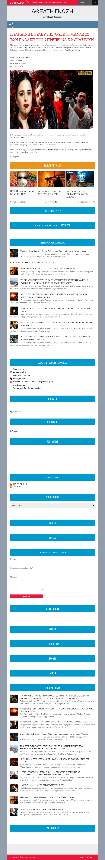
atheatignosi (14, 156)
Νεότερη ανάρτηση (18, 202)
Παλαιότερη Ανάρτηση (85, 202)
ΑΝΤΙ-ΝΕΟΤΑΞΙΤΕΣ (21, 375)
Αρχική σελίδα (51, 202)
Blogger (90, 857)
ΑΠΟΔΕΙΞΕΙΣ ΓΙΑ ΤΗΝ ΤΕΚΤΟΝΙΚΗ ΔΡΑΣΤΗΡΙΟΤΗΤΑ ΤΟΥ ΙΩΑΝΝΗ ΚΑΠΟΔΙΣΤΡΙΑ (56, 722)
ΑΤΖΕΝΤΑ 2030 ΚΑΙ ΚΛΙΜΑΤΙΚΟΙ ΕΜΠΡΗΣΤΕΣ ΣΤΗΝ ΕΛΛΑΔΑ (49, 268)
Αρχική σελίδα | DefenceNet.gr (27, 388)
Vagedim (29, 57)
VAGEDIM (17, 487)
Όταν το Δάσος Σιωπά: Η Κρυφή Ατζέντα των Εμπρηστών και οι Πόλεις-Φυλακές (50, 2)
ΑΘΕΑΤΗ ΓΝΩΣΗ (52, 11)
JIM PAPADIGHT (20, 484)
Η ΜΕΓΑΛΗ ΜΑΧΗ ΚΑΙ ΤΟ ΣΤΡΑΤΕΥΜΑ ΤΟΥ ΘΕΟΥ (42, 785)
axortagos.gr (19, 385)
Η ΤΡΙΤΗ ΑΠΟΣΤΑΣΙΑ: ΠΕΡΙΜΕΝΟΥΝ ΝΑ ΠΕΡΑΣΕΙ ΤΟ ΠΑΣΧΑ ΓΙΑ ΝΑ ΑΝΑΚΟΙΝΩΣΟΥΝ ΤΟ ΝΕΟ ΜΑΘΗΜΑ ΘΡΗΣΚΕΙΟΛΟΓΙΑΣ (50, 773)
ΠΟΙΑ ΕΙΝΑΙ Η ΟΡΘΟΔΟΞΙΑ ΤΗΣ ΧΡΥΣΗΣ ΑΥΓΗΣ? (33, 262)
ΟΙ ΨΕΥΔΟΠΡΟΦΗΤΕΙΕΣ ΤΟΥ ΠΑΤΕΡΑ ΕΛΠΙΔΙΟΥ (41, 809)
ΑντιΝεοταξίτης (20, 372)
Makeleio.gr (18, 369)
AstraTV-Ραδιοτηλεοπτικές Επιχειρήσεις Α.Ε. (33, 382)
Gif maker (14, 431)
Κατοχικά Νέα (19, 378)
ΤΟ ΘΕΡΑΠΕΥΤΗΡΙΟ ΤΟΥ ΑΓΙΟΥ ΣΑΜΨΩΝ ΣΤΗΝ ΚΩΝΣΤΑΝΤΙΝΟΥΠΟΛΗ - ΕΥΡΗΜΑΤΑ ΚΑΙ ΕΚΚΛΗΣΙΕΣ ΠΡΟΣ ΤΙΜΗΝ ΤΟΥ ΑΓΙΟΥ (55, 281)
